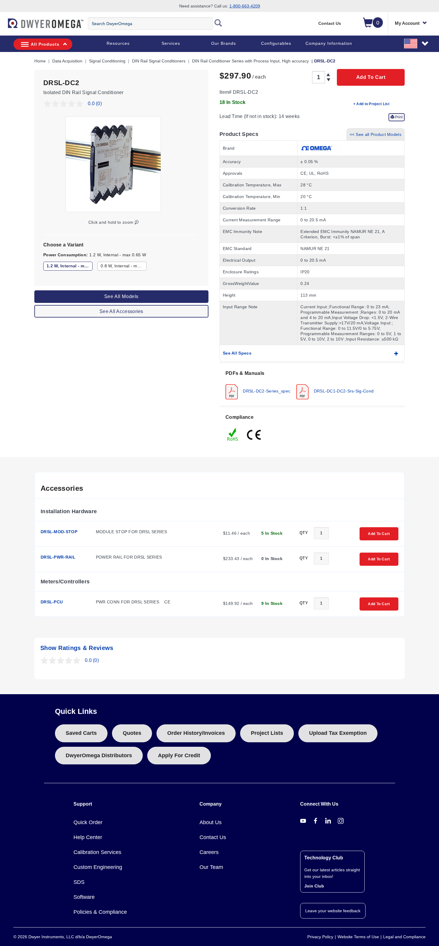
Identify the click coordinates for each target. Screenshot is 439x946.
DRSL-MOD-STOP (59, 531)
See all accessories (121, 311)
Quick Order (87, 822)
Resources (118, 43)
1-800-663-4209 (244, 6)
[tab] (312, 384)
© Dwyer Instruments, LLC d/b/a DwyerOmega (62, 936)
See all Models (121, 296)
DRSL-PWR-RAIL (58, 557)
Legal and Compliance (404, 936)
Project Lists (267, 733)
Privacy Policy (320, 936)
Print (398, 117)
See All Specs (237, 353)
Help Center (87, 837)
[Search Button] (218, 23)
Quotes (132, 733)
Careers (209, 852)
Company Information (329, 43)
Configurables (276, 43)
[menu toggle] (3, 26)
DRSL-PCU (52, 602)
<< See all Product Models (376, 134)
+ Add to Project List (371, 104)
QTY (304, 533)
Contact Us (329, 23)
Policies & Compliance (100, 912)
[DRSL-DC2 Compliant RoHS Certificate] (232, 434)
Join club (314, 886)
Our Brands (223, 43)
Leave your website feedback (332, 910)
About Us (210, 822)
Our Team (211, 867)
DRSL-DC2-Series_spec (266, 390)
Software (84, 897)
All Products (45, 44)
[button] (416, 43)
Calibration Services (97, 852)
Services (171, 43)
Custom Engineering (97, 867)
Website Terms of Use (358, 936)
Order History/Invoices (196, 733)
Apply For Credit (179, 755)
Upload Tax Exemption (338, 733)
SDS (79, 882)
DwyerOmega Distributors (99, 755)
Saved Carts (81, 733)
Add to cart (371, 77)
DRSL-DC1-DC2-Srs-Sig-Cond (343, 390)
